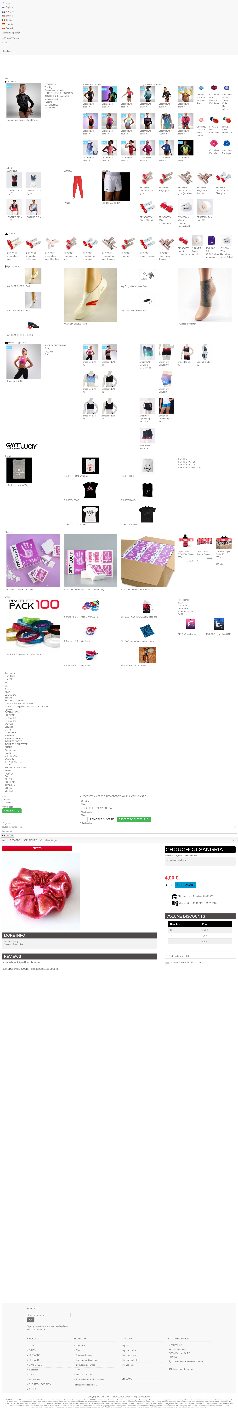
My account (127, 1339)
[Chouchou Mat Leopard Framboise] (214, 87)
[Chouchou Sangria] (41, 891)
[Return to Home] (3, 840)
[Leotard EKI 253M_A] (185, 147)
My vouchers (128, 1365)
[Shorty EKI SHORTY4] (167, 379)
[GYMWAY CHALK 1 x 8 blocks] (33, 560)
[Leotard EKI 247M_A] (147, 94)
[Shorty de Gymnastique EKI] (167, 406)
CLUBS (8, 779)
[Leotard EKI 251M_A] (166, 147)
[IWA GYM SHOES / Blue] (33, 300)
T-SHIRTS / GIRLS (187, 462)
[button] (11, 673)
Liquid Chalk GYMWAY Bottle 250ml (185, 554)
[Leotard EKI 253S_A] (128, 147)
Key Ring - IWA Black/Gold (133, 310)
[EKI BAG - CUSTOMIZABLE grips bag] (148, 606)
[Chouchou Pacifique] (227, 143)
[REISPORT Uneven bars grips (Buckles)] (52, 243)
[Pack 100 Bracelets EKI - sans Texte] (33, 625)
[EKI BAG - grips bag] (190, 624)
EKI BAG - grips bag (187, 634)
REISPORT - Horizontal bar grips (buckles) (185, 190)
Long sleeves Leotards (150, 84)
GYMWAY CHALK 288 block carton (137, 589)
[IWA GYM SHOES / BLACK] (33, 325)
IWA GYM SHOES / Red (18, 286)
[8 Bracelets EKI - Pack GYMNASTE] (91, 606)
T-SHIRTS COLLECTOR (189, 467)
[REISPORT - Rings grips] (167, 177)
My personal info (130, 1360)
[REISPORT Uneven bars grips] (14, 243)
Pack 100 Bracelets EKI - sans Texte (23, 654)
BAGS (181, 603)
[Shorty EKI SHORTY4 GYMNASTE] (147, 352)
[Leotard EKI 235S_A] (128, 94)
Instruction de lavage (85, 1365)
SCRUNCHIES (51, 105)
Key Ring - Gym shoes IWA (134, 286)
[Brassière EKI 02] (90, 406)
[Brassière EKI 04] (110, 352)
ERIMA (9, 679)
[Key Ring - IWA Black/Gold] (148, 300)
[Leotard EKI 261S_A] (109, 94)
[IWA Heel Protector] (205, 295)
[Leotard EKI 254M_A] (147, 120)
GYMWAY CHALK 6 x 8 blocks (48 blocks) (84, 589)
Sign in (6, 3)
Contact (6, 42)
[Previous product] (233, 840)
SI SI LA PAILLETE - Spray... (134, 665)
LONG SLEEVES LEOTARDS (59, 93)
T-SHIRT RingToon (129, 500)
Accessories (183, 600)
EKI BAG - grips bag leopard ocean (137, 641)
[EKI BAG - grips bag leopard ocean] (148, 631)
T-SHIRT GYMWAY (130, 524)
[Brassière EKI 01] (110, 406)
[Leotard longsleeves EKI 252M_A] (23, 100)
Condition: (188, 856)
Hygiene (48, 102)
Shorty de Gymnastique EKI (165, 419)
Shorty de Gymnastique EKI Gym (146, 419)
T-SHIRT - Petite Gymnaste (77, 476)
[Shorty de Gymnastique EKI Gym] (147, 406)
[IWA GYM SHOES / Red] (33, 276)
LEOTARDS (50, 84)
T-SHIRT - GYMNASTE (75, 524)
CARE (181, 614)
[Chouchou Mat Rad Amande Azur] (201, 87)
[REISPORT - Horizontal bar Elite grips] (224, 177)
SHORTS (106, 171)
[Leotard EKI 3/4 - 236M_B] (166, 120)
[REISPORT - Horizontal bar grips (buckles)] (186, 177)
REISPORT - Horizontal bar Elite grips (222, 190)
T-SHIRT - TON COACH (17, 485)
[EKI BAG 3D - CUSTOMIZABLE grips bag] (211, 240)
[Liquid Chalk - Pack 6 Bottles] (204, 541)
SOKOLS (68, 171)
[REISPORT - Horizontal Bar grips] (148, 177)
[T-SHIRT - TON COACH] (19, 470)
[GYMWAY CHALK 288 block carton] (148, 560)
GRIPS (8, 730)
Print (170, 956)
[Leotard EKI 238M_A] (185, 120)
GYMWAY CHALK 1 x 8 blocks (21, 589)
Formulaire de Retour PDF (86, 1385)
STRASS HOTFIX (186, 611)
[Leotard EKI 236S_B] (90, 147)
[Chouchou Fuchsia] (214, 143)
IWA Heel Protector (187, 324)
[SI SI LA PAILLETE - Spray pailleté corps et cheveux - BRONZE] (148, 655)
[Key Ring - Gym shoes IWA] (148, 276)
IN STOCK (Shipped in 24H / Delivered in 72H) (26, 706)
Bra (46, 354)
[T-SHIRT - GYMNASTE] (91, 514)
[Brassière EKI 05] (23, 361)
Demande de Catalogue (86, 1360)
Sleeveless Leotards (54, 90)
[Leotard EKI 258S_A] (90, 120)
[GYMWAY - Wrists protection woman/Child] (186, 207)
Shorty (48, 348)
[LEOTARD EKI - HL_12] (14, 207)
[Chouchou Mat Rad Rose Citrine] (201, 120)
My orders (127, 1345)
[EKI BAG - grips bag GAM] (219, 624)
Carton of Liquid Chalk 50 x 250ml (223, 554)
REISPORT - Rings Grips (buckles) (203, 190)
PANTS (67, 203)
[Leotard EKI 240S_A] (128, 120)
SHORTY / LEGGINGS (55, 345)
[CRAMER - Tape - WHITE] (205, 207)
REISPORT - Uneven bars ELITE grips (31, 256)
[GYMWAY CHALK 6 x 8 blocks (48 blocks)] (91, 560)
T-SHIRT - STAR (71, 500)
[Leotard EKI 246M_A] (185, 94)
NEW (7, 692)
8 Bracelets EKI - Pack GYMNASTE (81, 617)
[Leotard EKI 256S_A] (90, 94)
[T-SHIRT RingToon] (148, 490)
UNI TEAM (50, 108)
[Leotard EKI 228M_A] (166, 94)
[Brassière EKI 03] (110, 379)
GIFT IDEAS (184, 605)
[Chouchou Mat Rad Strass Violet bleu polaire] (227, 87)
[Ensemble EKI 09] (185, 352)
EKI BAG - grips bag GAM (218, 634)
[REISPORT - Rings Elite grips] (148, 207)
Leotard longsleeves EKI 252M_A (22, 120)
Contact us (81, 1345)
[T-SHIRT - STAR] (91, 490)
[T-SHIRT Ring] (148, 466)
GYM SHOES (11, 732)
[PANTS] (78, 186)
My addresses (129, 1355)
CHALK (8, 747)
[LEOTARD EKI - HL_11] (33, 207)
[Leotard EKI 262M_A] (147, 147)
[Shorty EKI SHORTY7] (147, 435)
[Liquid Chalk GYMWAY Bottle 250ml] (185, 541)
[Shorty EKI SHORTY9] (167, 352)
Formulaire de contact (183, 1369)
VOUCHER (183, 608)
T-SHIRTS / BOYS (186, 465)
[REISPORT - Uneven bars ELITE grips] (33, 243)
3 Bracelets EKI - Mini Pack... (78, 641)
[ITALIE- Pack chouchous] (227, 120)
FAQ (78, 1370)
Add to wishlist (182, 956)
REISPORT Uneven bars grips (12, 256)
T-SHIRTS (182, 459)
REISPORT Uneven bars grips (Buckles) (52, 256)
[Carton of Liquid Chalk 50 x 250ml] (223, 541)
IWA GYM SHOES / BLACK (19, 335)
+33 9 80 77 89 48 (10, 38)
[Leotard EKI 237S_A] (109, 120)
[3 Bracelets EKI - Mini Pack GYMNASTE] (91, 631)
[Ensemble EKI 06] (205, 352)
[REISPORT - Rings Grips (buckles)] (205, 177)
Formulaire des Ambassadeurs (90, 1379)
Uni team (10, 676)
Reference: (169, 856)
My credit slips (129, 1350)
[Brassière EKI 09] (90, 379)
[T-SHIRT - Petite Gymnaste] (91, 466)
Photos (37, 848)
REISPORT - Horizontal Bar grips (146, 190)
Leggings (49, 351)
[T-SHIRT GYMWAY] (148, 514)
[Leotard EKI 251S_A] (109, 147)
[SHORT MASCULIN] (116, 186)
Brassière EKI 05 (14, 381)
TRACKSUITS (11, 785)
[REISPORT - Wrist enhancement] (167, 207)
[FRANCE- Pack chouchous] (214, 120)
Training (48, 87)
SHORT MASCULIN (111, 203)
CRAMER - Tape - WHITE (197, 251)
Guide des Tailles (84, 1374)
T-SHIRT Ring (127, 476)
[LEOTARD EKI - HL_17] (14, 180)
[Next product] (235, 840)
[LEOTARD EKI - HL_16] (33, 180)
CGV (78, 1350)
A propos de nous (84, 1355)
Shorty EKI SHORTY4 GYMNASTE (146, 365)
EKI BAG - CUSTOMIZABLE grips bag (139, 617)
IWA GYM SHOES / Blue (18, 310)
